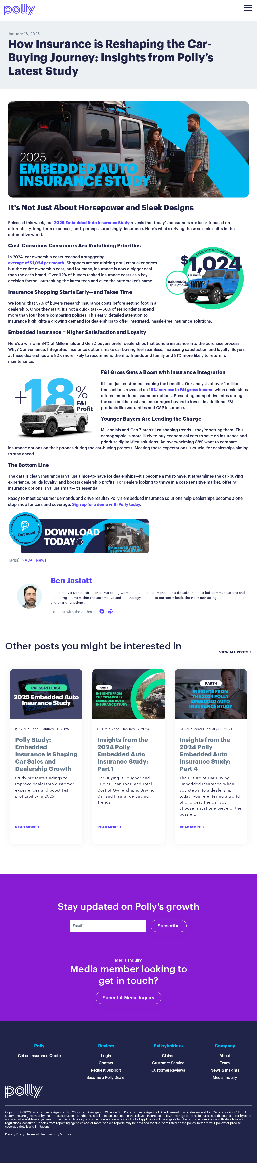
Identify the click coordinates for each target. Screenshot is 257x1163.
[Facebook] (101, 612)
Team (225, 1063)
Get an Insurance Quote (39, 1056)
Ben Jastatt (71, 581)
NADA (27, 560)
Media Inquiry (225, 1078)
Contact (106, 1063)
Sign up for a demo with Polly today (106, 505)
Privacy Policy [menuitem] (14, 1134)
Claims (168, 1056)
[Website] (110, 612)
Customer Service (168, 1063)
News (41, 560)
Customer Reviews (168, 1070)
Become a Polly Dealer (106, 1078)
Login (106, 1056)
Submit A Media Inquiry (128, 997)
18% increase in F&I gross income (181, 390)
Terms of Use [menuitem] (36, 1134)
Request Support (106, 1070)
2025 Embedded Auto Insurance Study (92, 223)
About (225, 1056)
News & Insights (224, 1070)
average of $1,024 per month (36, 263)
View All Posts (233, 652)
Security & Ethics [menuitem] (59, 1134)
